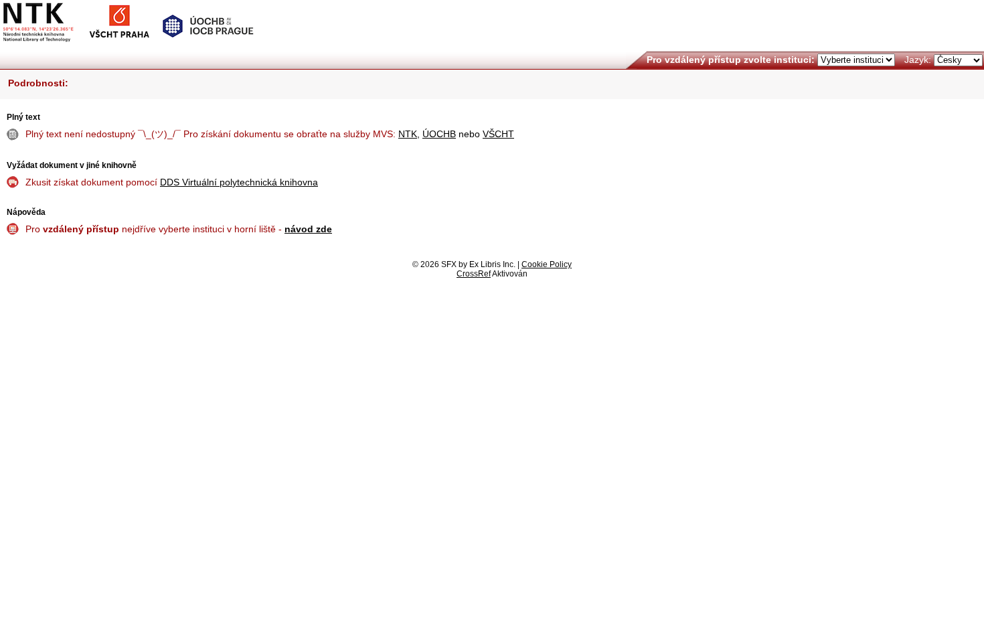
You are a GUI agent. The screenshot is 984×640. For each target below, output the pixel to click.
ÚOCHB (439, 134)
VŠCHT (498, 134)
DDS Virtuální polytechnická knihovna (239, 182)
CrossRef (474, 273)
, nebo (456, 134)
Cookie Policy (546, 264)
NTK (407, 134)
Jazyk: (917, 59)
